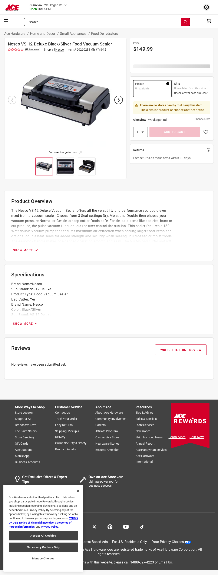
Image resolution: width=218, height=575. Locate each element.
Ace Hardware (15, 34)
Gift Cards (21, 443)
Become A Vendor (107, 450)
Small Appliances (73, 34)
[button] (65, 100)
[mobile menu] (6, 21)
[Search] (185, 22)
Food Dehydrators (104, 34)
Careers (100, 425)
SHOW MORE (23, 250)
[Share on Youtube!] (126, 526)
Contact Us (62, 412)
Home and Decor (43, 34)
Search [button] (33, 22)
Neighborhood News (149, 437)
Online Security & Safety (70, 443)
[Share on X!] (94, 526)
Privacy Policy (49, 526)
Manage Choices (43, 558)
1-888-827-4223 (142, 562)
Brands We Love (25, 425)
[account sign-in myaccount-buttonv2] (207, 7)
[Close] (78, 491)
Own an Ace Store (107, 437)
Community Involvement (111, 419)
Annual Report (145, 443)
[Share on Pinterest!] (110, 526)
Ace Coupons (23, 450)
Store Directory (24, 437)
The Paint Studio (26, 431)
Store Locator (24, 412)
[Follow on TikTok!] (142, 526)
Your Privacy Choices (168, 542)
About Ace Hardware (109, 412)
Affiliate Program (106, 431)
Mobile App (22, 456)
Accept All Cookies (43, 535)
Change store (202, 119)
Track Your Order (66, 419)
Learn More (176, 437)
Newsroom (143, 431)
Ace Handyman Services (151, 450)
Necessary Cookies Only (43, 547)
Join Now (196, 437)
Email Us (165, 562)
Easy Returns (64, 425)
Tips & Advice (144, 412)
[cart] (210, 20)
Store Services (145, 425)
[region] (43, 528)
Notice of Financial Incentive (36, 522)
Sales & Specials (146, 419)
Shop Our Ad (23, 419)
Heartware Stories (107, 443)
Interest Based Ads (94, 542)
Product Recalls (65, 449)
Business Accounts (27, 462)
